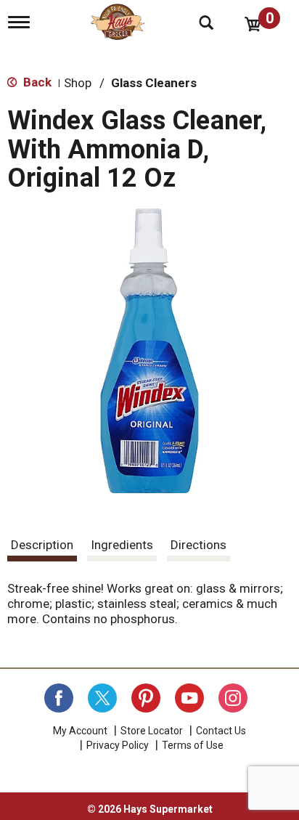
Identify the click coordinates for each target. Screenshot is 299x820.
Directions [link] (198, 544)
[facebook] (58, 698)
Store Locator (151, 730)
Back (36, 82)
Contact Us (221, 730)
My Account (80, 730)
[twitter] (102, 698)
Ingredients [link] (122, 544)
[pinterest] (145, 698)
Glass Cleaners (154, 83)
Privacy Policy (117, 745)
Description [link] (42, 544)
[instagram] (232, 698)
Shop (77, 83)
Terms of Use (193, 745)
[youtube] (189, 698)
